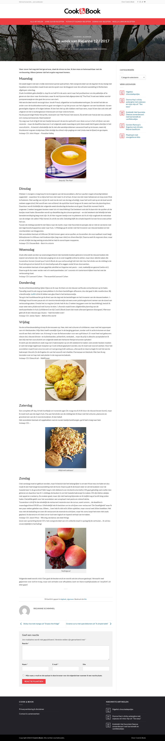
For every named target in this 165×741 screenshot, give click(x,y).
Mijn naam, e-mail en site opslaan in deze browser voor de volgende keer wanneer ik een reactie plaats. (64, 675)
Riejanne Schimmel (98, 49)
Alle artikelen (36, 22)
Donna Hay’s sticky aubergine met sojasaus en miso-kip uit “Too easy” (135, 103)
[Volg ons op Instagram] (140, 2)
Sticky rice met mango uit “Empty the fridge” (41, 623)
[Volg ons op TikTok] (142, 2)
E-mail (55, 664)
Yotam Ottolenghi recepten (78, 22)
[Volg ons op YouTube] (144, 2)
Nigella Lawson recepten (123, 22)
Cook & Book (141, 738)
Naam (25, 664)
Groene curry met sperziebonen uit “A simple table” (87, 623)
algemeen (87, 37)
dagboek (78, 37)
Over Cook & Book (128, 2)
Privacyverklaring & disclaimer (31, 709)
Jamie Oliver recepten (54, 22)
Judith (33, 294)
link (85, 599)
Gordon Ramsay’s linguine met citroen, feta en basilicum (134, 127)
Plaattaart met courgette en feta (133, 136)
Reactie (25, 643)
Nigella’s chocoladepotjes (133, 93)
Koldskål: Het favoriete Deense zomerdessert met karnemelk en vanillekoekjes (135, 115)
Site (84, 664)
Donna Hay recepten (101, 22)
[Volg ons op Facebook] (138, 2)
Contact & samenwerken (29, 714)
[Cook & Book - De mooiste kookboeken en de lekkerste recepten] (82, 11)
